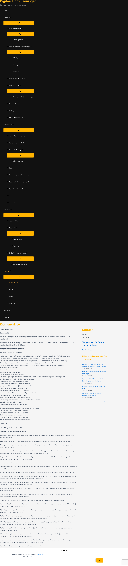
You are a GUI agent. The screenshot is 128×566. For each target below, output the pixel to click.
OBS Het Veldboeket (16, 118)
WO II (11, 289)
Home (5, 10)
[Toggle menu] (18, 23)
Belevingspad (17, 58)
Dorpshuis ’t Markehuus (17, 79)
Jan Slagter (40, 554)
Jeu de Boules (13, 203)
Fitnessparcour (17, 65)
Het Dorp (6, 17)
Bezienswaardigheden (20, 264)
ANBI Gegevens (18, 40)
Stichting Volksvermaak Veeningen (20, 182)
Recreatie (6, 210)
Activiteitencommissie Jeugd (18, 136)
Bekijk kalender (87, 350)
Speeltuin (12, 168)
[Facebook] (61, 551)
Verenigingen (7, 125)
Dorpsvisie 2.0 (14, 86)
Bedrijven (6, 310)
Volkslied (12, 303)
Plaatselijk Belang (15, 28)
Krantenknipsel (14, 282)
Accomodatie (13, 221)
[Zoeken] (99, 560)
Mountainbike (17, 239)
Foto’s (11, 296)
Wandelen (16, 246)
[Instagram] (66, 551)
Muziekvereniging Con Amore (19, 175)
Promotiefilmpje (14, 104)
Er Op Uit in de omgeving (17, 253)
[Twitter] (64, 551)
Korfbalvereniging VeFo (17, 143)
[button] (11, 17)
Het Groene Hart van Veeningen (19, 47)
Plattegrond (13, 111)
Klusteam (16, 72)
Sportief (12, 228)
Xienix (30, 556)
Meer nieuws (104, 402)
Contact (6, 317)
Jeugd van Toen (14, 196)
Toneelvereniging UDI (16, 189)
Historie (6, 271)
